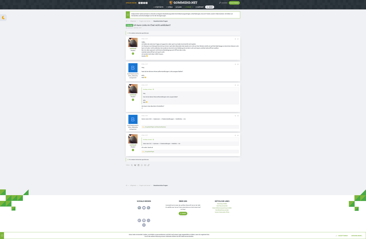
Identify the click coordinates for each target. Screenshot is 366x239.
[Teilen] (235, 39)
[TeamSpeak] (148, 220)
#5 (238, 135)
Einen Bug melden (222, 203)
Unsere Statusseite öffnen (222, 212)
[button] (192, 7)
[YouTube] (144, 207)
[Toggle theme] (3, 17)
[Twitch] (139, 220)
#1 (238, 39)
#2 (238, 64)
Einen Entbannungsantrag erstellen (222, 208)
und (155, 127)
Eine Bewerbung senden (222, 210)
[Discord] (144, 220)
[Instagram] (144, 225)
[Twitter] (139, 207)
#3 (238, 85)
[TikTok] (148, 207)
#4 (238, 115)
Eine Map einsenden (222, 205)
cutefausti (130, 27)
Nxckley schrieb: (147, 89)
